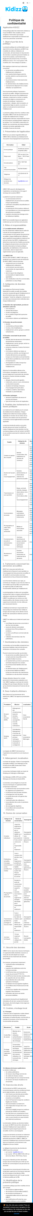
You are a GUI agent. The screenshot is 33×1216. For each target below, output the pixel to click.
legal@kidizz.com (23, 181)
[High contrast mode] (23, 2)
